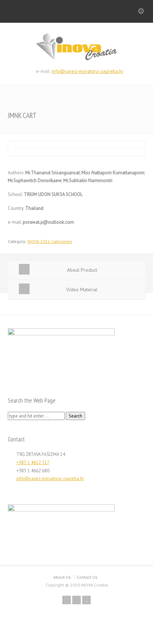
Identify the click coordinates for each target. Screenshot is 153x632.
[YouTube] (86, 600)
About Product (82, 270)
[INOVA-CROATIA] (76, 59)
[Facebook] (66, 600)
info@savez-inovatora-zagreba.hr (87, 71)
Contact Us (86, 577)
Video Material (81, 289)
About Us (62, 577)
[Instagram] (76, 600)
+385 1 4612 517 (32, 463)
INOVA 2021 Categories (49, 241)
